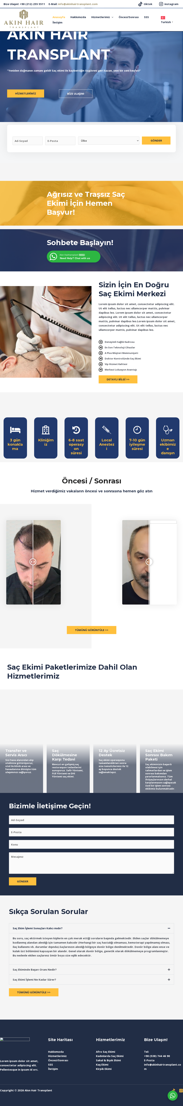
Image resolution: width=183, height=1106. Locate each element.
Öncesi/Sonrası (129, 17)
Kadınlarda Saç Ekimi (109, 1056)
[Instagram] (181, 1091)
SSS (146, 17)
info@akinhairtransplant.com (78, 4)
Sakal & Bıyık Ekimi (108, 1060)
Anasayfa (59, 17)
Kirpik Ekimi (104, 1069)
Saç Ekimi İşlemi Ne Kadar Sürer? (34, 979)
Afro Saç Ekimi (105, 1051)
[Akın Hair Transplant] (24, 18)
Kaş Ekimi (102, 1064)
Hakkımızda (78, 17)
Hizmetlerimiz (100, 17)
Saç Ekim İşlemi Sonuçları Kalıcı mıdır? (38, 928)
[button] (91, 928)
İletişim (57, 22)
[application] (111, 17)
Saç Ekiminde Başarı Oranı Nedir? (35, 969)
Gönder (156, 140)
